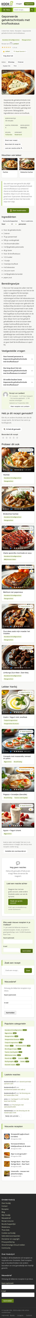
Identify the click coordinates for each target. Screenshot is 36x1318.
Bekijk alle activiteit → (12, 1116)
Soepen (9, 1046)
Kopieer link (6, 66)
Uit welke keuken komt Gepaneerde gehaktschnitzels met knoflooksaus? (15, 382)
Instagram (20, 1315)
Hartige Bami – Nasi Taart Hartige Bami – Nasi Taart (20, 1163)
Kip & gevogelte (11, 1061)
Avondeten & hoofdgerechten (11, 40)
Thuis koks (6, 1230)
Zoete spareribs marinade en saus (17, 553)
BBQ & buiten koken (10, 559)
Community (6, 1248)
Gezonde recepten (12, 1064)
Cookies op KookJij (8, 1233)
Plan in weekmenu (27, 221)
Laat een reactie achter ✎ (13, 148)
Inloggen (19, 4)
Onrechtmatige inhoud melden (13, 1245)
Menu (8, 10)
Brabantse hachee (10, 514)
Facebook (29, 1315)
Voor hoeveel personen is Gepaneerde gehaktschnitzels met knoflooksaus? (15, 359)
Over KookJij (6, 1203)
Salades (24, 1061)
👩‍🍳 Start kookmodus (18, 210)
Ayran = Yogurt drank (12, 830)
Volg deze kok (8, 56)
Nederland (18, 135)
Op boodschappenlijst (10, 221)
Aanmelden (26, 951)
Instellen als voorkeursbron (15, 851)
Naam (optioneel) (8, 938)
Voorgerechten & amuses (11, 723)
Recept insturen (8, 1221)
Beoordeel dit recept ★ (12, 144)
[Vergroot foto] (4, 92)
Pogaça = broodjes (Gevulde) (15, 794)
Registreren (29, 4)
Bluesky (12, 1315)
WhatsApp (11, 62)
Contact (5, 1206)
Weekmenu (6, 1227)
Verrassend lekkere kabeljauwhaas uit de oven (20, 1145)
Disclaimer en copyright (11, 1239)
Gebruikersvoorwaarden (11, 1236)
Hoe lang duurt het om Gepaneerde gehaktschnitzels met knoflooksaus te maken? (15, 370)
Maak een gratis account (16, 902)
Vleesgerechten (26, 40)
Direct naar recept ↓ (11, 140)
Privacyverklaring (8, 1242)
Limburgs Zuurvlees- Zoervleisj (15, 673)
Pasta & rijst (10, 1058)
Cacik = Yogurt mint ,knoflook (15, 717)
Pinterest (20, 62)
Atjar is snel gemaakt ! (19, 1154)
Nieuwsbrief (6, 1218)
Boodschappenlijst (9, 1224)
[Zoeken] (32, 10)
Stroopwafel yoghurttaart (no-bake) (20, 1135)
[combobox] (21, 10)
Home (12, 31)
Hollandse (8, 135)
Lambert (21, 393)
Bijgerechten (8, 762)
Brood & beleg (18, 762)
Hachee (6, 475)
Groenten (23, 1058)
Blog (3, 1212)
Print (15, 66)
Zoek (28, 970)
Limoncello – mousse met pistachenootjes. (20, 1172)
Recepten (18, 31)
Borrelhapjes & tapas (12, 1049)
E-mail (5, 946)
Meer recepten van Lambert (20, 406)
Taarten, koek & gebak (21, 798)
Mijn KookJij (6, 1215)
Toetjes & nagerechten (10, 720)
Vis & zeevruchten (23, 1046)
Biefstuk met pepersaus (13, 592)
